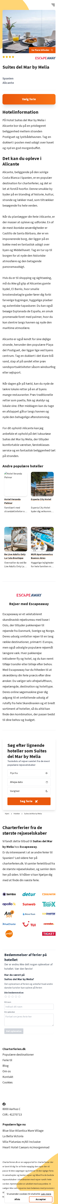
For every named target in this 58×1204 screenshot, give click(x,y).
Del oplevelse (13, 1031)
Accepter (41, 1199)
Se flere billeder (40, 50)
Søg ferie (26, 801)
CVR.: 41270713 (12, 1114)
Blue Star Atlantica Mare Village (22, 1131)
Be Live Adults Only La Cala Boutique (15, 556)
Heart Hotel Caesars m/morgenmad (25, 1147)
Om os (6, 1071)
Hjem (7, 814)
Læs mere (46, 1194)
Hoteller (17, 814)
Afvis (17, 1199)
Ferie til (7, 1060)
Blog (5, 1066)
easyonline (43, 1183)
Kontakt (7, 1077)
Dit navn (7, 1002)
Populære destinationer (18, 1054)
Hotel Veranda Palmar (12, 501)
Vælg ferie (29, 99)
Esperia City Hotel (41, 499)
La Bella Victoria (12, 1136)
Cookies (7, 1082)
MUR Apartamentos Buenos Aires (42, 556)
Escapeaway (10, 614)
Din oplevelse (9, 1012)
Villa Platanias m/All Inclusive (21, 1142)
